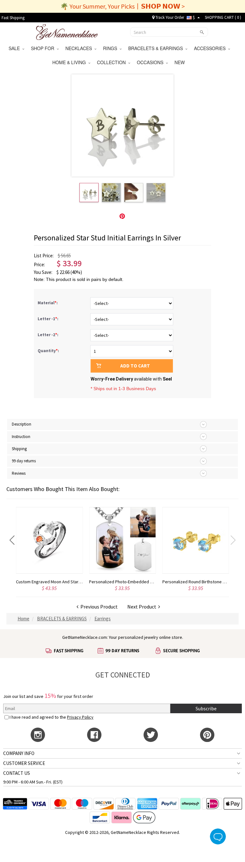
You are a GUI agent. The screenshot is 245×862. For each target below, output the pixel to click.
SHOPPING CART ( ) (223, 17)
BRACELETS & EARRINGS (156, 48)
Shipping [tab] (19, 448)
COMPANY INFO (18, 753)
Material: (48, 303)
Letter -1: (48, 318)
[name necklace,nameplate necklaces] (67, 31)
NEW (180, 62)
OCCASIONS (151, 62)
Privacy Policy (80, 717)
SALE (15, 48)
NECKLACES (79, 48)
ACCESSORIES (211, 48)
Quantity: (48, 350)
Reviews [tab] (19, 473)
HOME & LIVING (70, 62)
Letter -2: (48, 334)
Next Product (142, 606)
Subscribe (206, 708)
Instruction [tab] (21, 436)
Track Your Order (169, 17)
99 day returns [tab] (24, 461)
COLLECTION (112, 62)
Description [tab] (21, 424)
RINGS (111, 48)
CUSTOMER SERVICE (24, 763)
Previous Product (98, 606)
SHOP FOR (44, 48)
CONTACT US (16, 773)
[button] (12, 540)
